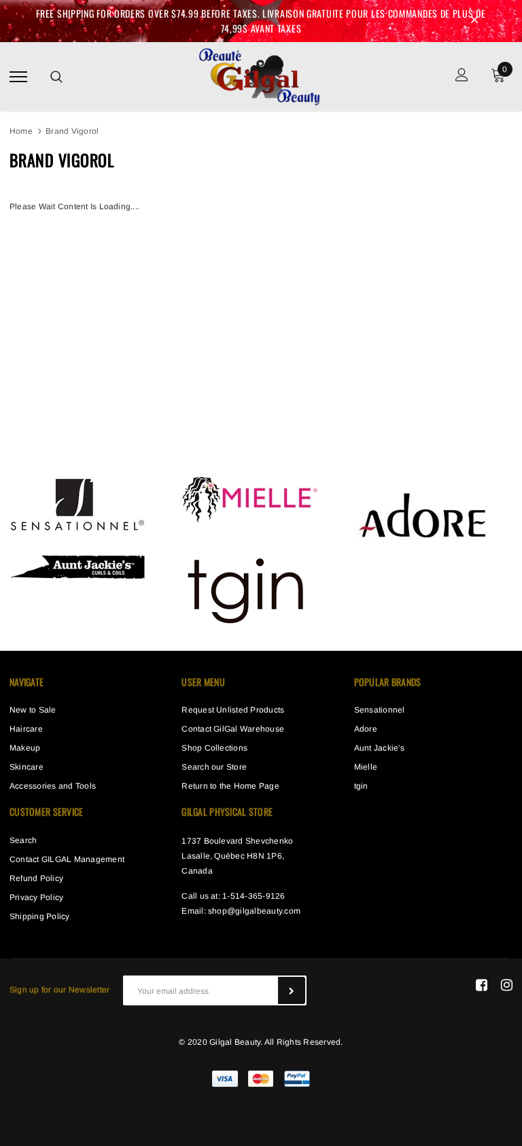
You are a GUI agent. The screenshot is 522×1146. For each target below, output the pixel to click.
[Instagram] (506, 985)
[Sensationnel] (77, 504)
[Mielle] (249, 499)
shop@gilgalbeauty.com (254, 911)
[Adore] (422, 514)
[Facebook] (481, 985)
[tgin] (249, 588)
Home (21, 131)
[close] (474, 21)
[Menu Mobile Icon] (18, 76)
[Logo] (259, 75)
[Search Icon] (56, 77)
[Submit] (291, 990)
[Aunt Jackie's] (77, 565)
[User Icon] (461, 76)
